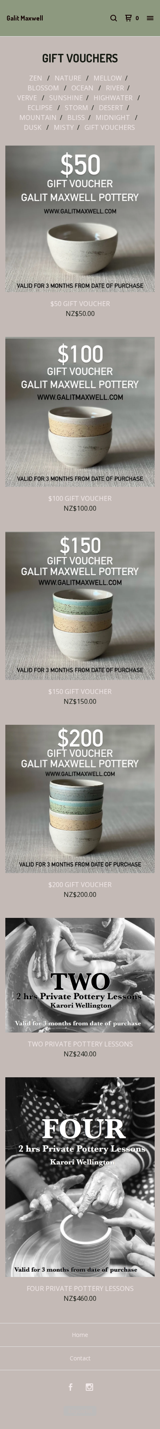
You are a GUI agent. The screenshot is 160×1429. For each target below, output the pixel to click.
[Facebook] (70, 1388)
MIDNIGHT (114, 117)
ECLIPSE (40, 107)
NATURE (69, 78)
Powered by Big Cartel (80, 1411)
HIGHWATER (114, 97)
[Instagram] (89, 1388)
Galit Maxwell (25, 18)
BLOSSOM (44, 87)
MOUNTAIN (38, 117)
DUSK (33, 127)
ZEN (36, 78)
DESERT (111, 107)
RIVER (115, 87)
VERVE (28, 97)
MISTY (64, 127)
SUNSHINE (66, 97)
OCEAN (83, 87)
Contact (80, 1358)
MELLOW (108, 78)
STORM (76, 107)
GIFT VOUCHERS (111, 127)
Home (80, 1335)
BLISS (76, 117)
